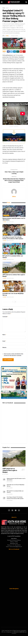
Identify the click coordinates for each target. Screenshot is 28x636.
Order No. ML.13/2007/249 (18, 631)
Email (4, 341)
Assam (5, 234)
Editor (7, 35)
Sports (7, 7)
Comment (5, 316)
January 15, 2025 (14, 35)
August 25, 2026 (11, 221)
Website (4, 347)
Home (4, 7)
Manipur (6, 271)
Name (4, 334)
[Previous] (13, 302)
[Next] (15, 302)
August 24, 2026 (11, 240)
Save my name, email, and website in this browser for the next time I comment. (13, 354)
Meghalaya (6, 215)
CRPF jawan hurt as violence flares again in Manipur (10, 470)
